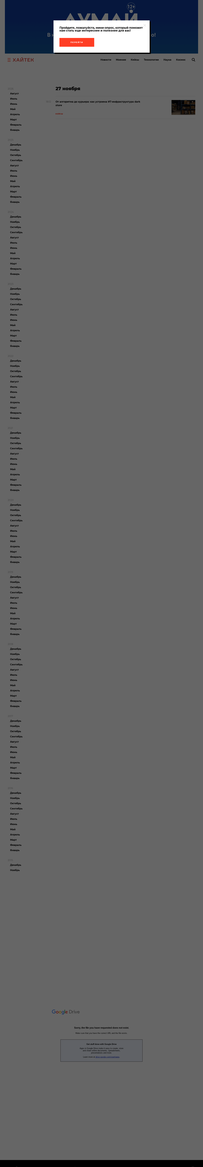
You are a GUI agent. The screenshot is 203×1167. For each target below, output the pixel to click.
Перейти (76, 42)
